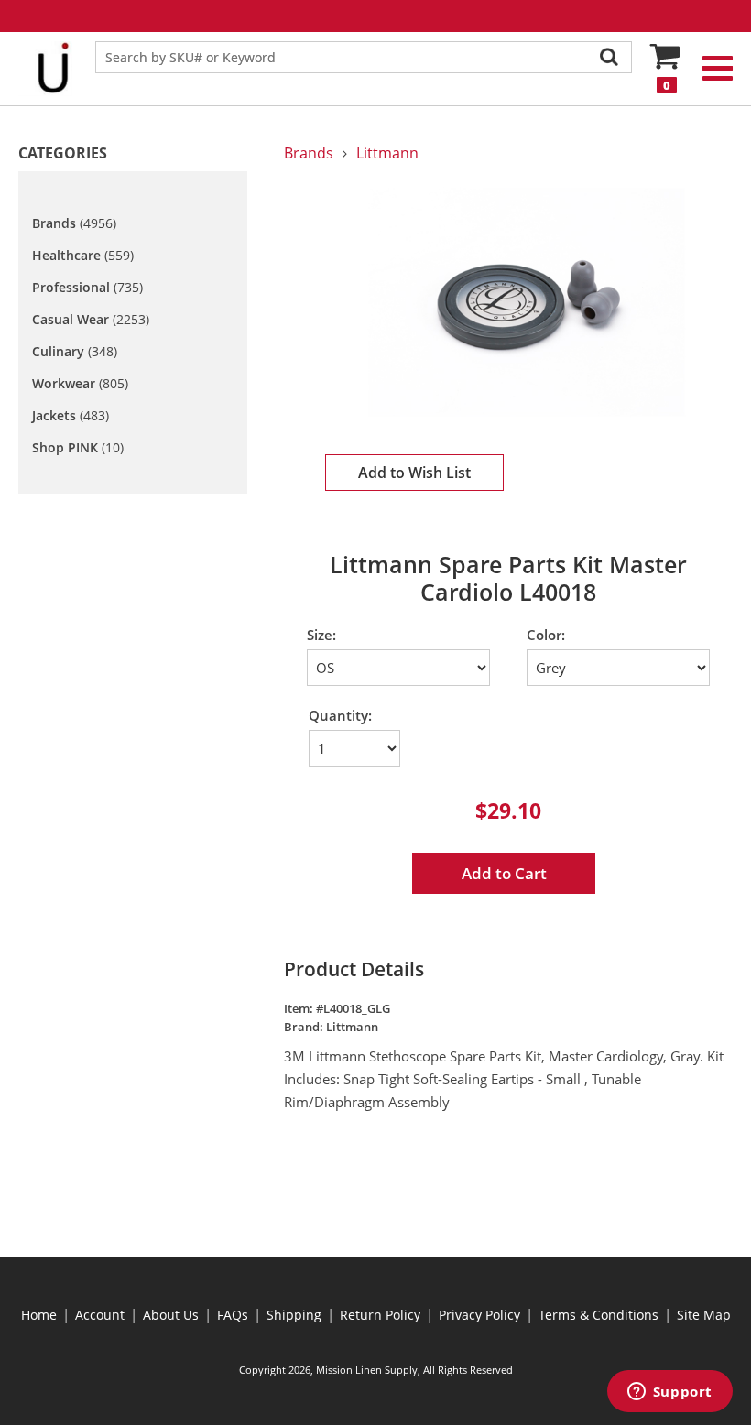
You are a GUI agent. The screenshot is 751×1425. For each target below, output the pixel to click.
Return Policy (380, 1314)
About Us (171, 1314)
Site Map (704, 1314)
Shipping (294, 1314)
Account (100, 1314)
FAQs (232, 1314)
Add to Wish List (414, 472)
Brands (308, 153)
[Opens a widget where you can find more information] (669, 1393)
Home (39, 1314)
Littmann (387, 153)
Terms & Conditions (598, 1314)
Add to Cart (504, 873)
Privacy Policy (479, 1314)
